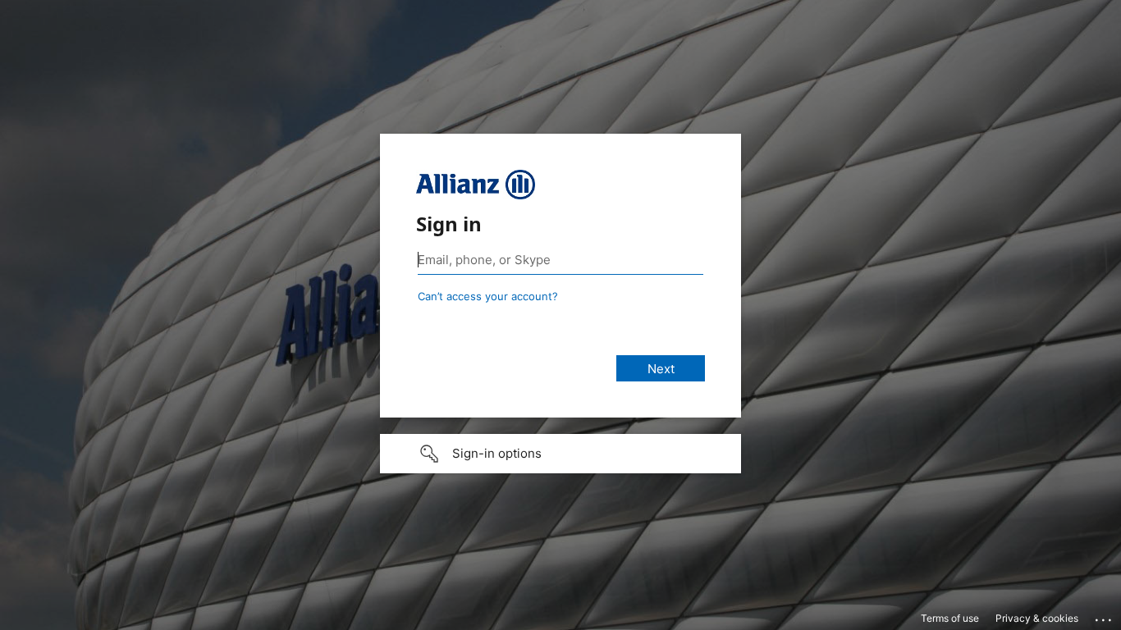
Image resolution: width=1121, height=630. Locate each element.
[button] (560, 453)
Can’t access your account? (488, 296)
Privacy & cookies (1036, 618)
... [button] (1104, 616)
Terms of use (950, 618)
